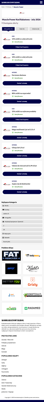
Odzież (4, 379)
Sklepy (9, 7)
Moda (3, 389)
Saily (3, 362)
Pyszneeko (5, 372)
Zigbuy (4, 366)
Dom (3, 7)
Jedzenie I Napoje (8, 392)
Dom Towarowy (7, 382)
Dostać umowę (22, 83)
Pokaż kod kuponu (22, 47)
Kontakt (4, 352)
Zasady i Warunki (7, 339)
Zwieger (4, 359)
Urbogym (5, 369)
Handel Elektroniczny (9, 386)
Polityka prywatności (9, 342)
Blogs (3, 349)
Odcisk (4, 345)
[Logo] (11, 2)
